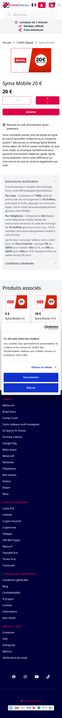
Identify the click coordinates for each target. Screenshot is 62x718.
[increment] (48, 98)
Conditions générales (15, 580)
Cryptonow (9, 527)
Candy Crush (10, 418)
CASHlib (7, 515)
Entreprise (9, 645)
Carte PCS (8, 508)
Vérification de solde (15, 657)
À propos (8, 599)
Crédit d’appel (25, 42)
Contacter (8, 632)
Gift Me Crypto (11, 540)
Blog (5, 586)
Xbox (5, 494)
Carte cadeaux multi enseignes (21, 424)
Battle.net (8, 405)
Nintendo (8, 462)
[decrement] (48, 102)
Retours (7, 651)
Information (10, 611)
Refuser (31, 387)
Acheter (31, 112)
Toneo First (9, 559)
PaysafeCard (10, 552)
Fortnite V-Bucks (12, 437)
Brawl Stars (9, 411)
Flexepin (7, 533)
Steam (6, 487)
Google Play (10, 443)
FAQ (5, 639)
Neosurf (7, 546)
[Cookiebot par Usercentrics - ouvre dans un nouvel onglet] (44, 327)
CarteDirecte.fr (32, 701)
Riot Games (9, 475)
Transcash (9, 565)
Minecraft (8, 456)
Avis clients (9, 618)
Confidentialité (11, 592)
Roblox (7, 481)
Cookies (7, 605)
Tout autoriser (31, 377)
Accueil (7, 42)
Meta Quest (10, 449)
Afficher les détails (41, 367)
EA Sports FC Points (14, 430)
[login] (42, 5)
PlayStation (9, 468)
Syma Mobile (46, 42)
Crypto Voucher (12, 521)
